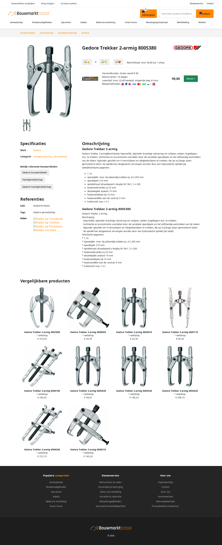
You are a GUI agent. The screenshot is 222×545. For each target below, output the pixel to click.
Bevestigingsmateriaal (157, 22)
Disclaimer (173, 506)
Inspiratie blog (165, 482)
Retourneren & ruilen (110, 482)
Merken (202, 22)
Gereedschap (16, 22)
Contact (210, 3)
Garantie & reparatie (110, 496)
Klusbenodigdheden (42, 22)
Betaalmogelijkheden (110, 501)
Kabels (83, 22)
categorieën (62, 475)
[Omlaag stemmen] (104, 62)
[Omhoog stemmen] (87, 62)
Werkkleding (183, 22)
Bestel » (191, 78)
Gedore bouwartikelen (34, 172)
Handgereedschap (42, 156)
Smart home (131, 22)
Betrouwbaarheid (165, 501)
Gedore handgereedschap (36, 186)
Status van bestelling (110, 491)
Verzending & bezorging (110, 486)
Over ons (165, 491)
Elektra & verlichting (105, 22)
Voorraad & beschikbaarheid (110, 506)
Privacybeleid (158, 506)
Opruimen (66, 22)
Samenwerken (165, 496)
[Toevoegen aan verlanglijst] (118, 62)
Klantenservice (196, 3)
